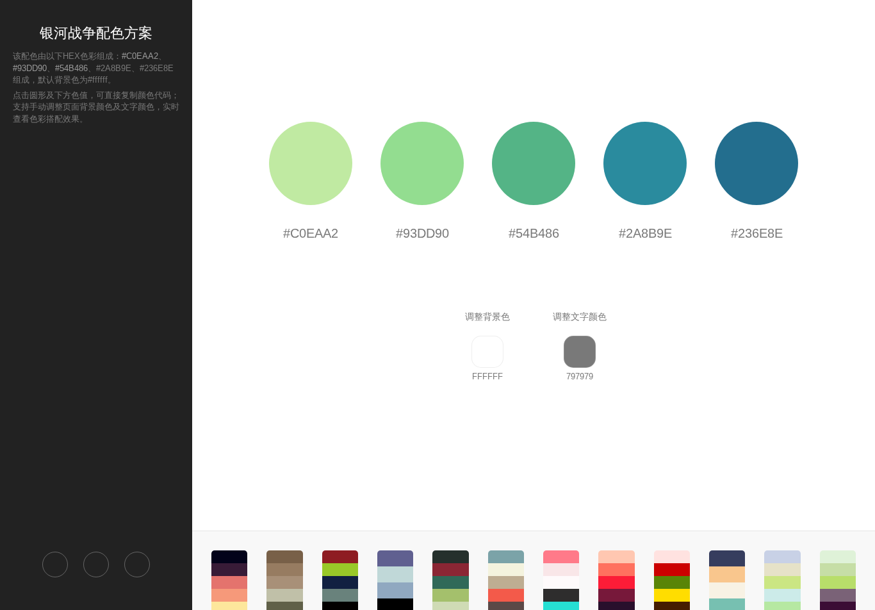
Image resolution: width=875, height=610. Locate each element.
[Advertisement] (96, 337)
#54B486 (71, 68)
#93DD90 (30, 68)
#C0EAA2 (140, 56)
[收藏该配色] (137, 564)
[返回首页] (55, 564)
